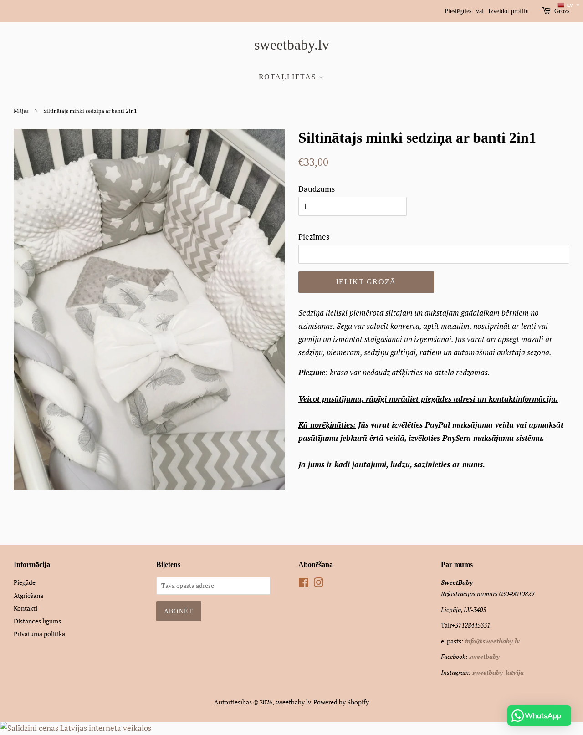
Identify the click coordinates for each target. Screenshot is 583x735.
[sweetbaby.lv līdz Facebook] (303, 584)
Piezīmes (313, 236)
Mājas (21, 111)
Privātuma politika (39, 633)
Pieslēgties (458, 11)
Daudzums (316, 189)
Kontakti (25, 608)
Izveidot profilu (508, 11)
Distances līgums (37, 621)
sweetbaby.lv (291, 44)
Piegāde (25, 582)
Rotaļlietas (289, 77)
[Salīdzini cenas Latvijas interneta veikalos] (75, 728)
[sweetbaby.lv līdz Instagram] (318, 584)
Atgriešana (28, 595)
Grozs (561, 11)
